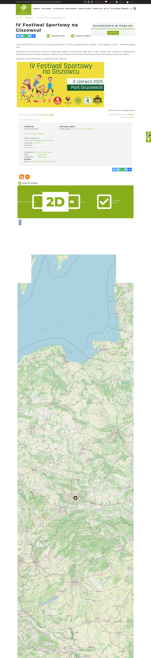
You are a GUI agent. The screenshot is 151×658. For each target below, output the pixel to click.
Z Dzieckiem (58, 9)
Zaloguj (131, 2)
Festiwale (75, 129)
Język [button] (111, 2)
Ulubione (121, 2)
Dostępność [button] (98, 2)
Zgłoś (131, 114)
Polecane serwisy (119, 9)
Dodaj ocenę (48, 115)
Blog (106, 9)
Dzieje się (97, 9)
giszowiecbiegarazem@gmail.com (42, 162)
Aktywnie (46, 9)
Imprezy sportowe (87, 129)
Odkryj (36, 9)
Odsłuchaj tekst (58, 36)
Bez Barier (71, 9)
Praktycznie (84, 9)
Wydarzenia (28, 148)
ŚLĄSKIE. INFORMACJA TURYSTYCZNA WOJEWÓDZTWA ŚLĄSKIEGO (39, 2)
